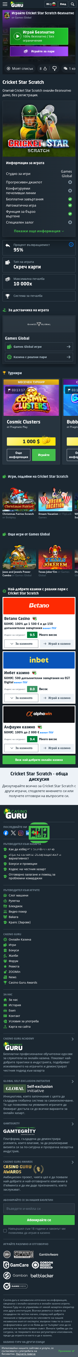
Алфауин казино (20, 726)
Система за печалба (28, 296)
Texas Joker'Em (53, 573)
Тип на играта (24, 262)
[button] (71, 245)
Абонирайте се (39, 1220)
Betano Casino (17, 618)
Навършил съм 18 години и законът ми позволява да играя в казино (37, 1231)
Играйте (44, 455)
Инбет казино (17, 672)
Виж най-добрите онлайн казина (39, 760)
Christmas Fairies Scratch (18, 515)
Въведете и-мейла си (19, 1205)
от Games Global (21, 17)
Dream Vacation (54, 515)
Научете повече (26, 1354)
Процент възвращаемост (32, 245)
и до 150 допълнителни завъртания (28, 626)
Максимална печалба (29, 279)
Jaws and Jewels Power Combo (17, 573)
